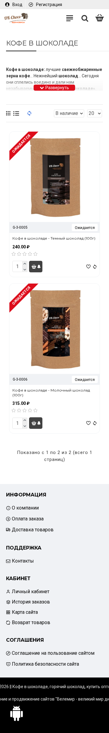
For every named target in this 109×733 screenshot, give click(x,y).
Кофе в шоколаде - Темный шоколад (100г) (53, 238)
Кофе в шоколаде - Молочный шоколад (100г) (51, 392)
